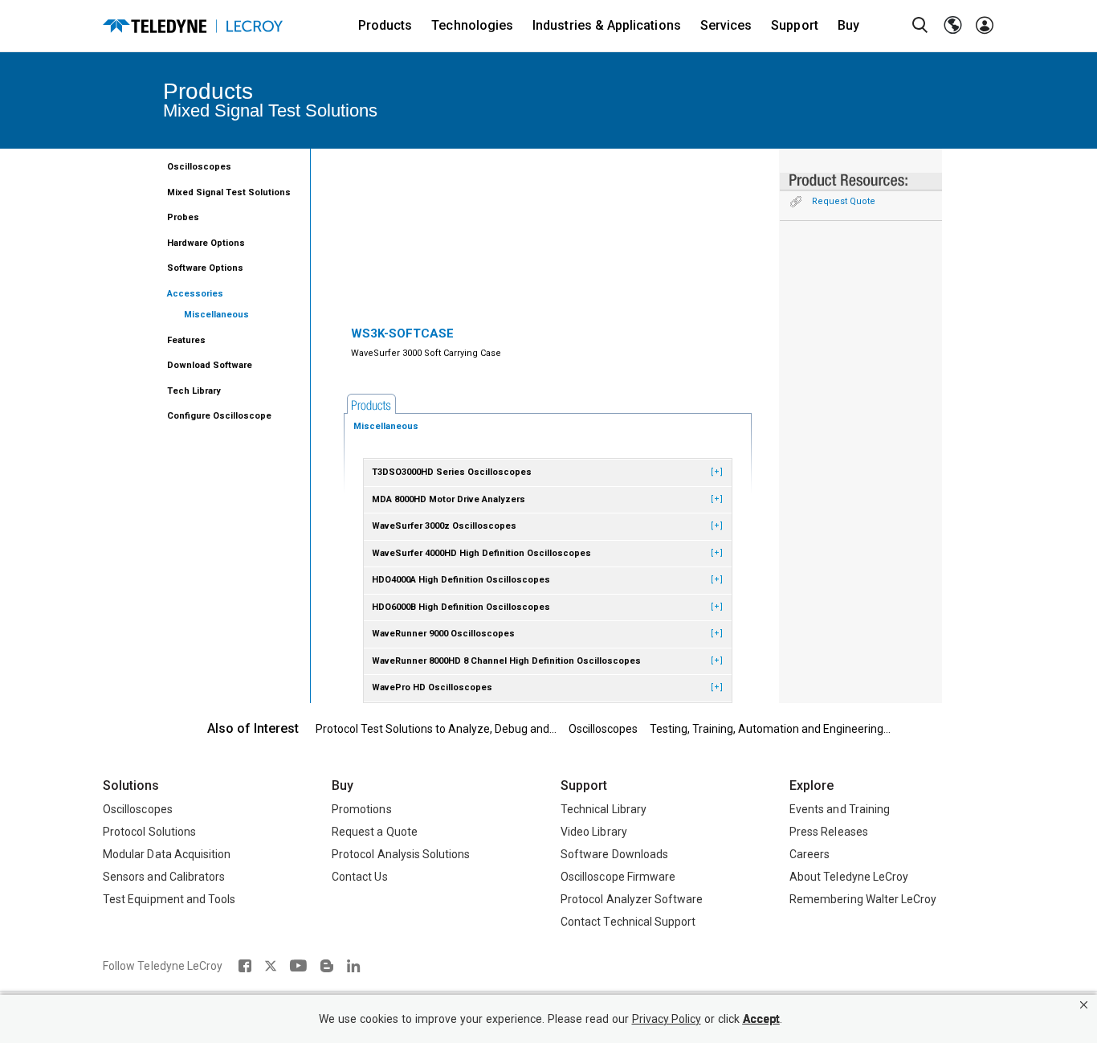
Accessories (195, 293)
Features (186, 340)
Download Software (209, 365)
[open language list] (952, 25)
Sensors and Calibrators (164, 876)
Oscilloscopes (199, 167)
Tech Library (194, 391)
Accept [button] (761, 1019)
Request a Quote (375, 831)
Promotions (362, 809)
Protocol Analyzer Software (632, 899)
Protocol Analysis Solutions (401, 854)
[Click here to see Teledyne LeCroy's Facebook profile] (244, 965)
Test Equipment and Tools (169, 899)
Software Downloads (614, 854)
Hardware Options (206, 243)
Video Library (594, 831)
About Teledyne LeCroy (848, 876)
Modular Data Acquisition (166, 854)
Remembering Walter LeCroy (862, 899)
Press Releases (828, 831)
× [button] (1084, 1005)
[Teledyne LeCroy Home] (193, 26)
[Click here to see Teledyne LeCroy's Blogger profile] (326, 965)
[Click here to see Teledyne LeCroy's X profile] (270, 965)
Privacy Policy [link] (666, 1019)
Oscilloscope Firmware (618, 876)
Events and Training (839, 809)
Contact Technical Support (628, 921)
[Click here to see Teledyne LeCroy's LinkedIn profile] (354, 965)
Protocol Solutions (149, 831)
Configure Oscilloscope (219, 416)
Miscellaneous (216, 314)
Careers (809, 854)
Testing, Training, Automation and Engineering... (770, 728)
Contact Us (360, 876)
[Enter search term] (920, 25)
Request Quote (843, 201)
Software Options (205, 268)
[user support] (984, 25)
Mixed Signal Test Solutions (229, 192)
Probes (183, 217)
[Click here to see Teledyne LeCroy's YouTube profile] (298, 965)
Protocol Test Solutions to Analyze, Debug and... (436, 728)
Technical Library (603, 809)
